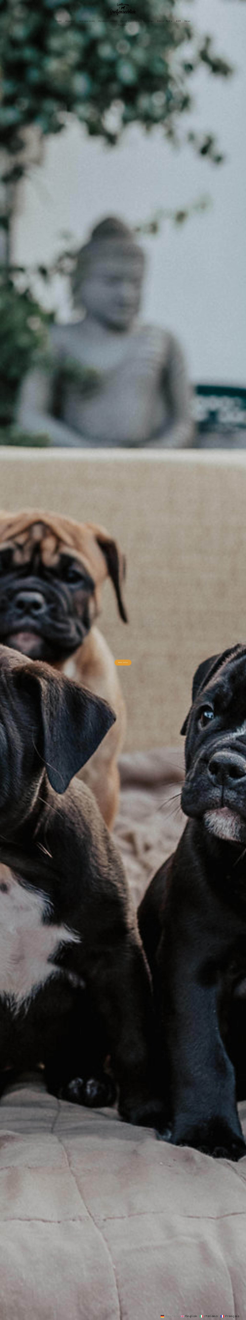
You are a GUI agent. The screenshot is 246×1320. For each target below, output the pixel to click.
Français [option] (232, 1316)
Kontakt (123, 25)
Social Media (164, 21)
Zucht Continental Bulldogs (137, 21)
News (188, 21)
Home (58, 21)
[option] (189, 1316)
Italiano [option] (211, 1316)
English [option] (191, 1316)
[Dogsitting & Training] (123, 10)
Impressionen (87, 21)
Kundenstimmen (108, 21)
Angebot (70, 21)
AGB (178, 21)
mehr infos (123, 662)
